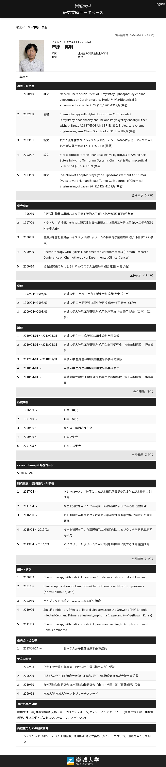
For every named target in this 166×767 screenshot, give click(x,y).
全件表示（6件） (144, 391)
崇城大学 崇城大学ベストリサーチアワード (71, 693)
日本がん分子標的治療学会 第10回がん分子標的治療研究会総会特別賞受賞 (91, 676)
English (160, 4)
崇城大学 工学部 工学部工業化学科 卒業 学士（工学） (97, 294)
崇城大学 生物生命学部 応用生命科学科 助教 (91, 336)
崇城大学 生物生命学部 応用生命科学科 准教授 (93, 359)
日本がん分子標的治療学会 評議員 (85, 648)
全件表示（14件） (143, 454)
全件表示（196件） (142, 275)
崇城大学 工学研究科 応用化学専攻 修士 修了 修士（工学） (101, 303)
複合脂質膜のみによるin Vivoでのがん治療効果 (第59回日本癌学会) (86, 266)
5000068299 (25, 473)
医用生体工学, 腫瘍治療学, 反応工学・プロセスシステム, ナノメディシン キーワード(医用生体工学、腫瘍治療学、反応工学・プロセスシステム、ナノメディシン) (85, 715)
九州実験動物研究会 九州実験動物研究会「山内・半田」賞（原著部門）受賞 (92, 684)
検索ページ (23, 27)
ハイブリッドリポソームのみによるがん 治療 (72, 601)
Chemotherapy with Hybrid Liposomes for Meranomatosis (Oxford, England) (95, 577)
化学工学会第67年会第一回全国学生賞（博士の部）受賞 (79, 667)
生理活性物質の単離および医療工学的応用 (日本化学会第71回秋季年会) (89, 214)
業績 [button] (22, 77)
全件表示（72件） (143, 195)
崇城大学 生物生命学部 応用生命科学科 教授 (91, 368)
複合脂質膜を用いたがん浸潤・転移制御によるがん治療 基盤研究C (106, 506)
